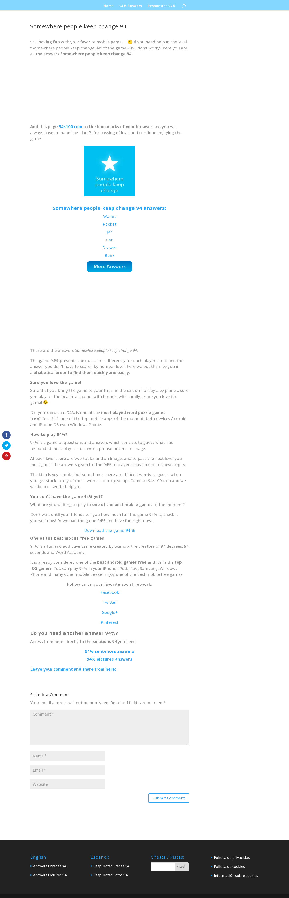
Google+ (110, 612)
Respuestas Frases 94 (111, 866)
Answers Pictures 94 (50, 874)
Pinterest (109, 622)
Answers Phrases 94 (49, 866)
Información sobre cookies (236, 875)
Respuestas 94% (162, 6)
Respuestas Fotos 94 (111, 874)
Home (109, 6)
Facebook (109, 592)
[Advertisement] (109, 92)
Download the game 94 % (109, 530)
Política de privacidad (232, 857)
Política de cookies (229, 866)
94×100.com (70, 126)
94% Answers (130, 6)
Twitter (110, 602)
